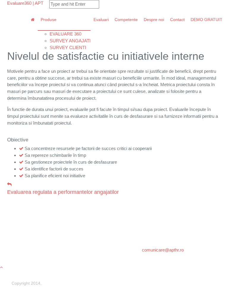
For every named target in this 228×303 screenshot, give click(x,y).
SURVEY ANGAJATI (70, 40)
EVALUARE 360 (65, 33)
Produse (48, 19)
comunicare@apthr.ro (163, 249)
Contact (177, 19)
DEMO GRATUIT (206, 19)
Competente (126, 19)
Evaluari (101, 19)
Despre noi (154, 19)
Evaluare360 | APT (25, 3)
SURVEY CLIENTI (68, 47)
